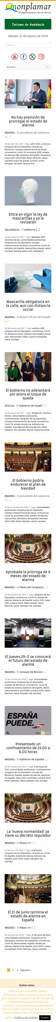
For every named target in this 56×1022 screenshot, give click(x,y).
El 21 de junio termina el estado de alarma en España (28, 916)
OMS (13, 521)
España (18, 775)
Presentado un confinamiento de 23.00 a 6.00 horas (28, 748)
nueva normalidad (38, 337)
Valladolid (38, 251)
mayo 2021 (10, 158)
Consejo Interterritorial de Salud (30, 149)
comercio (45, 144)
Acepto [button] (45, 1017)
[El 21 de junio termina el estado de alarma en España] (28, 888)
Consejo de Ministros (15, 685)
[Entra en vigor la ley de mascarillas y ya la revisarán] (28, 190)
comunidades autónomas (33, 240)
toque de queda (21, 161)
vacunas (18, 163)
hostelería (45, 155)
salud (44, 158)
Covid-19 (21, 152)
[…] (8, 136)
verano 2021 (29, 163)
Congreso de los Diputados (18, 147)
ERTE (39, 152)
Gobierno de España (30, 155)
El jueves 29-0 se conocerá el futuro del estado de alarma (28, 661)
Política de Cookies (26, 1017)
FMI (17, 155)
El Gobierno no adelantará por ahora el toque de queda (28, 394)
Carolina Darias (12, 240)
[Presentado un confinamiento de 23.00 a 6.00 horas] (28, 720)
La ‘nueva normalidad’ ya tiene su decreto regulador (28, 833)
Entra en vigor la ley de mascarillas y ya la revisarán (28, 218)
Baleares (36, 237)
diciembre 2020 (21, 516)
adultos (36, 328)
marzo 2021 (38, 600)
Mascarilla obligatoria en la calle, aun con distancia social (28, 306)
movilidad (21, 158)
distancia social (15, 334)
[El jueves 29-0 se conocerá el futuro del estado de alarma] (28, 633)
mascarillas (31, 248)
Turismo (34, 161)
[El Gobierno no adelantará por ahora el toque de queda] (28, 366)
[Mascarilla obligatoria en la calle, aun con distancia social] (28, 278)
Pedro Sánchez (34, 158)
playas (40, 248)
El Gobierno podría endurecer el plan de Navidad (28, 484)
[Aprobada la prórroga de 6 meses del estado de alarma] (28, 548)
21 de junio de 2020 (41, 935)
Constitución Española (26, 940)
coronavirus (10, 152)
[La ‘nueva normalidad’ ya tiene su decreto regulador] (28, 808)
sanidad (9, 161)
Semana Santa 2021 (23, 251)
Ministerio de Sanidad (28, 518)
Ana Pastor (36, 850)
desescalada (20, 943)
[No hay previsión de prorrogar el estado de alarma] (28, 94)
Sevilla (30, 430)
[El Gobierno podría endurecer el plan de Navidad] (28, 457)
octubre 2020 (16, 603)
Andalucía (37, 413)
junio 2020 (18, 859)
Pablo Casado (30, 603)
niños (25, 337)
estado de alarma (22, 424)
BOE (43, 237)
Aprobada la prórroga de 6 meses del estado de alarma (28, 576)
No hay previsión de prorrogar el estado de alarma (28, 121)
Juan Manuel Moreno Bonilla (27, 427)
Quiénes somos (27, 985)
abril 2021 (35, 144)
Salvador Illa (11, 430)
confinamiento (12, 418)
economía (31, 152)
